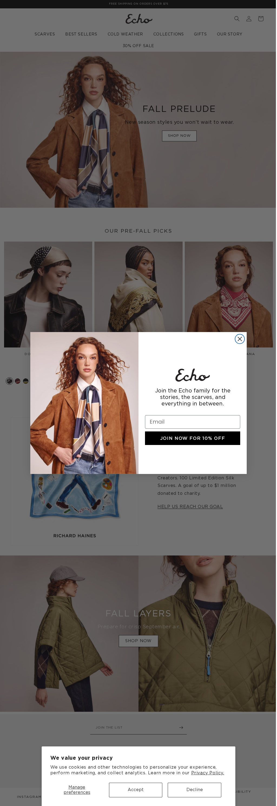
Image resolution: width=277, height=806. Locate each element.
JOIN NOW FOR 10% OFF (190, 438)
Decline (194, 790)
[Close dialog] (238, 339)
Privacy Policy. (207, 773)
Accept (136, 790)
